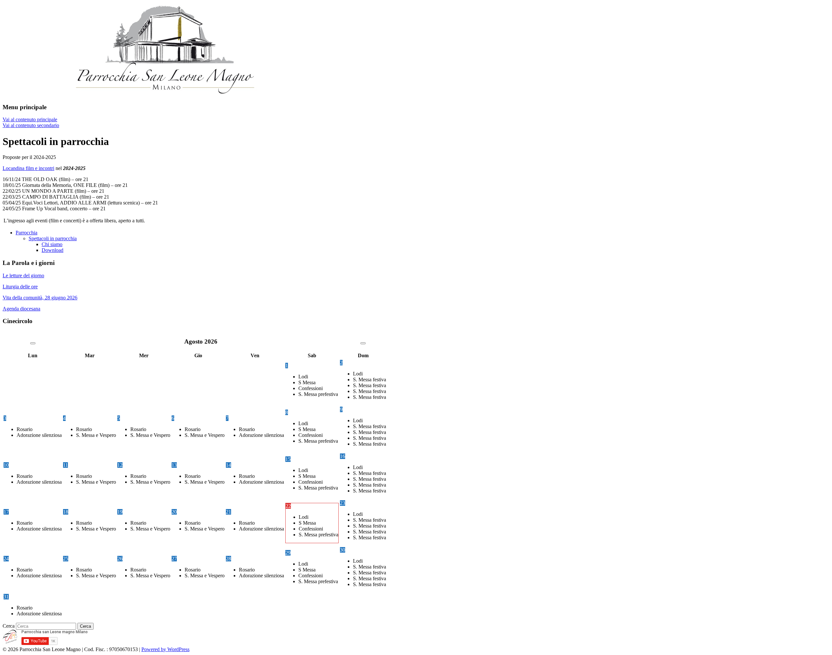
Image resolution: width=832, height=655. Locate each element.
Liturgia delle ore (20, 286)
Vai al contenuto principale (30, 119)
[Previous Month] (32, 343)
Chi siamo (52, 244)
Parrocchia (26, 232)
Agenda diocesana (21, 308)
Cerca (9, 626)
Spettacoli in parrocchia (53, 238)
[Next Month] (363, 343)
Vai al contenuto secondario (31, 125)
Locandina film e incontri (28, 168)
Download (52, 250)
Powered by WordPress (165, 649)
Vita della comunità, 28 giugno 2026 (40, 297)
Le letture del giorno (23, 275)
